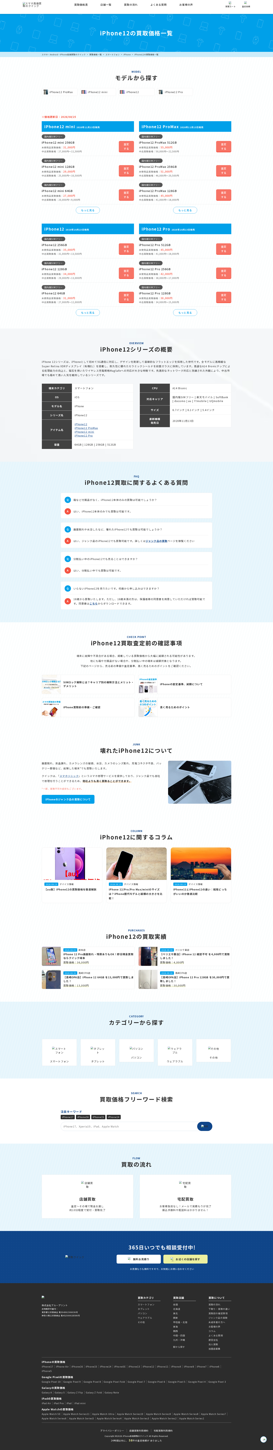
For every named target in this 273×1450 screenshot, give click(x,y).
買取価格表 (81, 4)
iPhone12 (81, 424)
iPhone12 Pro (84, 435)
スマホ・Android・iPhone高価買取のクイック (64, 54)
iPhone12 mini (84, 432)
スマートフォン (113, 54)
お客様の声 (186, 4)
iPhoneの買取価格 (53, 1362)
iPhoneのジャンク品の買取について (68, 799)
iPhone (127, 54)
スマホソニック (69, 776)
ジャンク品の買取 (156, 541)
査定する (126, 146)
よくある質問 (158, 4)
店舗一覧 (105, 4)
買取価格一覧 (95, 54)
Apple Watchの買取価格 (57, 1409)
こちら (94, 603)
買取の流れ (131, 4)
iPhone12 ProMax (86, 428)
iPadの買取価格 (52, 1398)
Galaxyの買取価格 (53, 1388)
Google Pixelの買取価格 (57, 1377)
